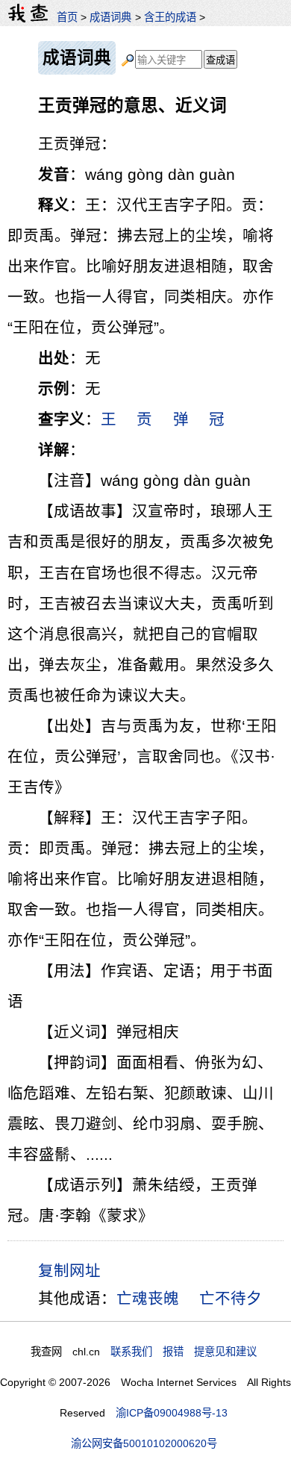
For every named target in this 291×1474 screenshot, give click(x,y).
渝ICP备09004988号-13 (172, 1413)
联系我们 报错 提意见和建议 (183, 1352)
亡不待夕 (230, 1298)
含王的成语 (170, 17)
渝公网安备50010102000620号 (144, 1443)
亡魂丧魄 (147, 1298)
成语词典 (110, 17)
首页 (67, 17)
